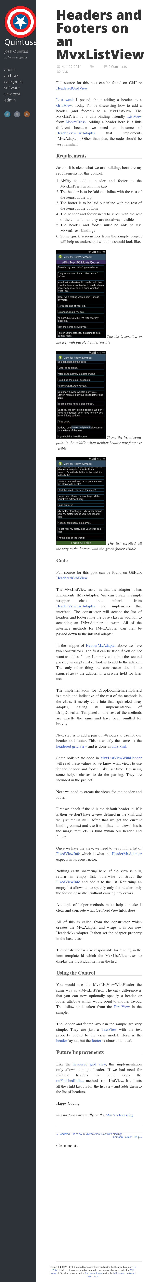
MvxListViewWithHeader (121, 757)
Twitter (7, 114)
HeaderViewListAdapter (75, 132)
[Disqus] (99, 1203)
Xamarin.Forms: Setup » (127, 1137)
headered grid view (71, 746)
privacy (130, 1273)
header (61, 1040)
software (12, 88)
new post (12, 94)
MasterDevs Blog (119, 1114)
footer (96, 1040)
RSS (27, 114)
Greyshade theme (94, 1273)
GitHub (17, 114)
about (9, 69)
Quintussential (18, 41)
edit (65, 71)
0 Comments (117, 66)
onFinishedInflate (70, 1080)
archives (11, 75)
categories (13, 81)
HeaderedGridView (72, 88)
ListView (134, 116)
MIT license (119, 1273)
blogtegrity (93, 1276)
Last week (65, 99)
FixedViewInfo (68, 853)
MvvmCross (76, 121)
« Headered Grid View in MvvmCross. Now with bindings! (89, 1133)
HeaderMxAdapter (101, 645)
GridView (64, 105)
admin (10, 100)
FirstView (122, 1006)
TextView (109, 1029)
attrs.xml (119, 746)
